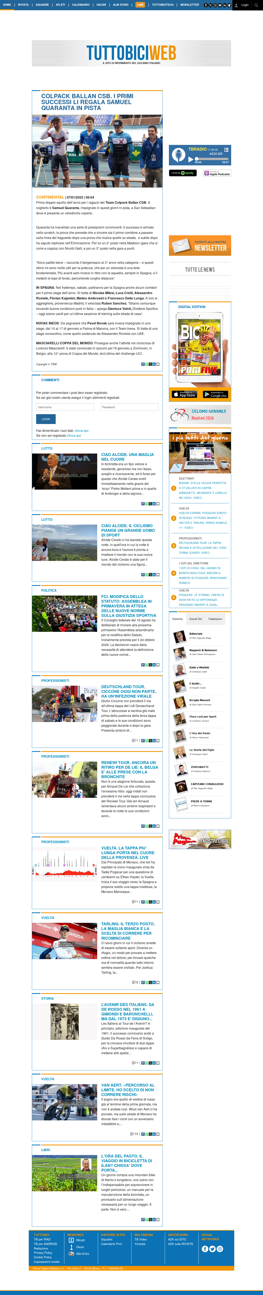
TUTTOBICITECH (162, 5)
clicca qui (81, 430)
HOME (7, 5)
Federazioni (215, 619)
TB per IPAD (42, 1239)
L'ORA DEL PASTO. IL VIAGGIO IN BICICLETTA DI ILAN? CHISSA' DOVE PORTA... (126, 1163)
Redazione (41, 1248)
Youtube (140, 1244)
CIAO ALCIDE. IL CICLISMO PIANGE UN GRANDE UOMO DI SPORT (128, 530)
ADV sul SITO (177, 1239)
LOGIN (46, 419)
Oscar (79, 1247)
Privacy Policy (43, 1252)
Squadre (106, 1239)
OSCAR (101, 5)
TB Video (141, 1239)
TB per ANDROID (45, 1244)
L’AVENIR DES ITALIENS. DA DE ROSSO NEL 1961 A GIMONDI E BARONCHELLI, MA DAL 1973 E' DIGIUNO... (127, 1011)
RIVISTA (23, 5)
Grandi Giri (195, 619)
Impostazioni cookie (47, 1261)
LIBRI (45, 1149)
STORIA (47, 998)
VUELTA (47, 917)
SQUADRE (42, 5)
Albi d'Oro (82, 1253)
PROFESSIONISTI (55, 680)
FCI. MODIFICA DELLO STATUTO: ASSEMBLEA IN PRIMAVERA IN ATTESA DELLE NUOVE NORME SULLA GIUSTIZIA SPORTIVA (128, 605)
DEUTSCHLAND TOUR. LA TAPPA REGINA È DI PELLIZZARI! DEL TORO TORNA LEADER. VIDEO (202, 548)
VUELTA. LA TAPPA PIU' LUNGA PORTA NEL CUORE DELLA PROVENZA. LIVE (128, 852)
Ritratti (80, 1240)
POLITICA (49, 590)
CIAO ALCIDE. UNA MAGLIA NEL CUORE (127, 456)
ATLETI (60, 5)
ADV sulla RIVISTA (180, 1244)
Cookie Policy (43, 1257)
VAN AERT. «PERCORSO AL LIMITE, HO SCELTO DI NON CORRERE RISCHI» (128, 1089)
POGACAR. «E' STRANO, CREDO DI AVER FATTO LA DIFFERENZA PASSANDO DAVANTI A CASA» (201, 600)
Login (245, 4)
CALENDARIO (81, 5)
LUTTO (46, 448)
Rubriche (177, 619)
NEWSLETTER (189, 5)
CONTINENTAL (50, 197)
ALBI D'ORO (120, 5)
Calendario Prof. (111, 1244)
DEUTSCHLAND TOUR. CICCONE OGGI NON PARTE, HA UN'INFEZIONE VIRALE (128, 691)
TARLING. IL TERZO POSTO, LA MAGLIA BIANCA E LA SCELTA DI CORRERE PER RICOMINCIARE (128, 931)
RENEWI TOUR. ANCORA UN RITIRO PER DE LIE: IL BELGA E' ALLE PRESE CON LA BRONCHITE (129, 769)
